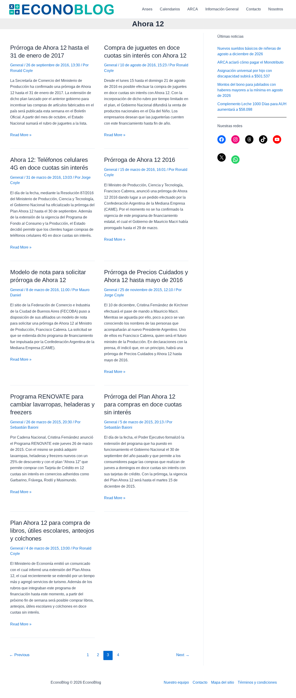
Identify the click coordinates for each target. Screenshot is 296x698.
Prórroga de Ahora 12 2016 (139, 159)
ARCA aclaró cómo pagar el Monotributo (250, 62)
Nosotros (275, 9)
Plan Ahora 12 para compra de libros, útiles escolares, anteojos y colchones (52, 530)
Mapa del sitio (222, 682)
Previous (19, 655)
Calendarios (170, 9)
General (16, 65)
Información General (222, 9)
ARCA (192, 9)
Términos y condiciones (257, 682)
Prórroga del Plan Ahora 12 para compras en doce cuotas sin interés (143, 404)
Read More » (20, 135)
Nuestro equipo (176, 682)
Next (182, 655)
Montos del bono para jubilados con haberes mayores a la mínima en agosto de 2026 (250, 90)
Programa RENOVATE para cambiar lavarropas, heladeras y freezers (52, 404)
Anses (147, 9)
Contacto (253, 9)
